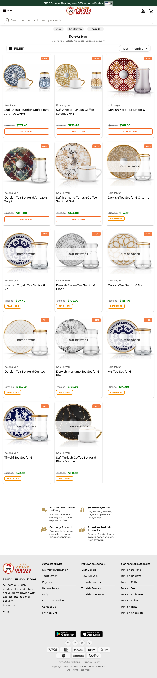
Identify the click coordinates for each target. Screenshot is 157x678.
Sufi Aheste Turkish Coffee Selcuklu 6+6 (75, 111)
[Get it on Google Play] (65, 634)
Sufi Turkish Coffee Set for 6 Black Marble (76, 459)
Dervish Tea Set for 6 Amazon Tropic (25, 199)
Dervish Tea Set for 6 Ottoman (129, 197)
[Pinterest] (89, 643)
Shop (58, 28)
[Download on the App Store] (91, 634)
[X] (82, 643)
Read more (116, 218)
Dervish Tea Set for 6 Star (126, 285)
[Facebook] (68, 643)
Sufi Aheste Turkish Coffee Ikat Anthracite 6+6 (26, 111)
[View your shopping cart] (151, 11)
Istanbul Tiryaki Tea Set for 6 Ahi (24, 287)
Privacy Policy (91, 662)
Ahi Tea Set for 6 (119, 371)
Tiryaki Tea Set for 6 (18, 457)
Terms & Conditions (68, 662)
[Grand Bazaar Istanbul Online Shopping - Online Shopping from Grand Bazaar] (78, 10)
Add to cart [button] (27, 131)
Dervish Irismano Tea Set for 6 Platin (77, 373)
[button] (8, 10)
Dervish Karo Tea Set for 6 (126, 110)
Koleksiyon (75, 28)
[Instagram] (75, 643)
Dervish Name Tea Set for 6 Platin (75, 287)
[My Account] (143, 10)
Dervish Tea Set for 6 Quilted (24, 371)
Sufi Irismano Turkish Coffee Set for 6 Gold (76, 199)
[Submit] (7, 20)
